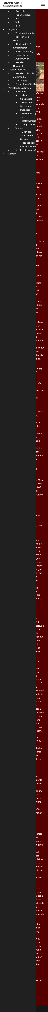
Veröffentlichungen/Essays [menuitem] (28, 150)
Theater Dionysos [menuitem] (17, 69)
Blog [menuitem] (17, 25)
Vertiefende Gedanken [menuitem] (19, 88)
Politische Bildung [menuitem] (24, 51)
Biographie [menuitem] (20, 11)
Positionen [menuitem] (20, 91)
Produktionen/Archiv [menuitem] (25, 84)
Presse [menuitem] (18, 18)
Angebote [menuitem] (13, 29)
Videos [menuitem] (18, 22)
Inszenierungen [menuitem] (23, 15)
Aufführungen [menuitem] (22, 58)
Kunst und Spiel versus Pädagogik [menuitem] (26, 106)
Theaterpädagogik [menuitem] (24, 33)
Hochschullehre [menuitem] (23, 55)
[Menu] (43, 5)
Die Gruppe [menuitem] (21, 80)
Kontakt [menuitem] (12, 153)
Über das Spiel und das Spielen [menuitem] (27, 135)
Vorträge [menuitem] (19, 128)
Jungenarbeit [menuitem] (28, 124)
